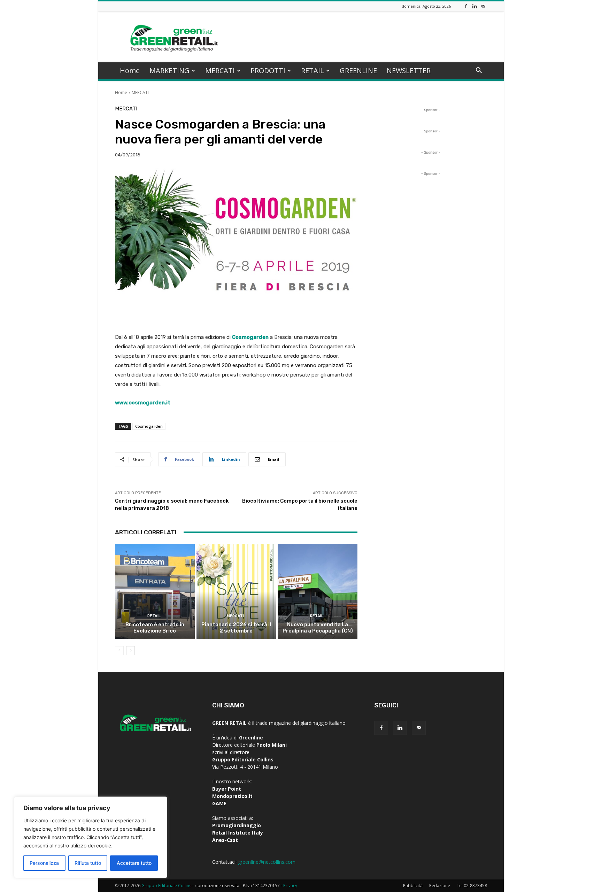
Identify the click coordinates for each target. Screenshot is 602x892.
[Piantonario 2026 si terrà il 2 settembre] (236, 591)
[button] (478, 71)
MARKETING (169, 70)
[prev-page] (119, 650)
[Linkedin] (474, 6)
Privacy (290, 886)
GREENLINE (358, 70)
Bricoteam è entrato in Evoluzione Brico (154, 627)
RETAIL (312, 70)
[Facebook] (466, 6)
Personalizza (44, 863)
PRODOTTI (267, 70)
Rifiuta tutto (88, 863)
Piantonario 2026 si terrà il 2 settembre (236, 627)
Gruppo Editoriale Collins (166, 886)
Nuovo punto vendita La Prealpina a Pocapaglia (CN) (318, 627)
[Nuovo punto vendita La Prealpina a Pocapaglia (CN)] (317, 591)
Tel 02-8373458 (472, 886)
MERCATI (220, 70)
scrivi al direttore (230, 752)
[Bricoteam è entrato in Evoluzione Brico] (155, 591)
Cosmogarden (149, 426)
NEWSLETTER (409, 70)
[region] (90, 837)
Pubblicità (413, 886)
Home (130, 70)
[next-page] (130, 650)
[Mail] (483, 6)
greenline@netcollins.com (266, 862)
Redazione (439, 886)
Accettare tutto (134, 863)
